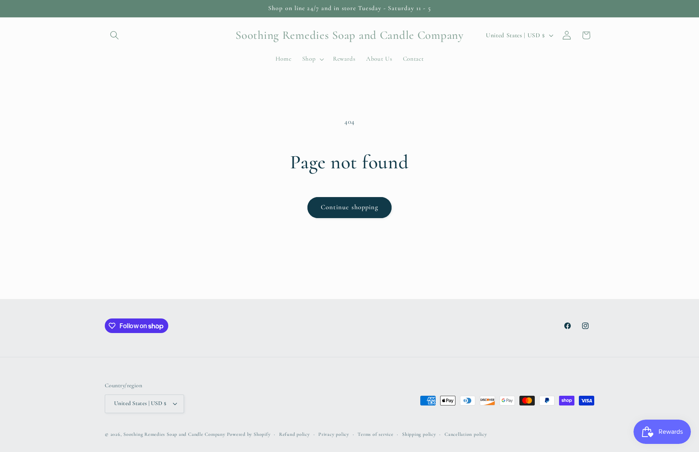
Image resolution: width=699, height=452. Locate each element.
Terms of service (375, 434)
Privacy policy (333, 434)
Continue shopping (350, 207)
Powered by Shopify (249, 434)
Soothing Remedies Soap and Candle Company (174, 434)
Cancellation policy (466, 434)
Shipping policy (419, 434)
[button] (114, 35)
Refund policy (294, 434)
